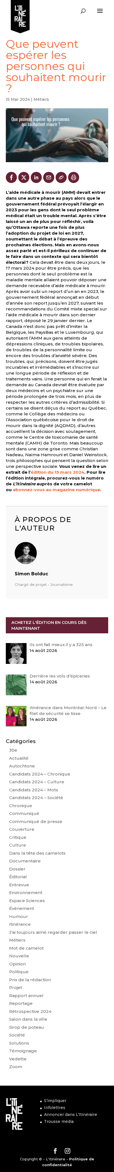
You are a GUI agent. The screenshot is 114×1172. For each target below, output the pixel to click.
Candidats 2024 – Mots (33, 789)
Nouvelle (19, 955)
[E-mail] (48, 177)
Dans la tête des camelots (37, 853)
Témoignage (23, 1050)
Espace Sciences (27, 900)
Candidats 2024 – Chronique (39, 774)
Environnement (25, 892)
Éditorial (18, 876)
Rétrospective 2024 (30, 1011)
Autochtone (22, 766)
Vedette (18, 1058)
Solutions (19, 1043)
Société (17, 1035)
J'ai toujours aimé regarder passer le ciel (53, 932)
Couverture (21, 829)
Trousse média (59, 1121)
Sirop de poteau (26, 1027)
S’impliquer (55, 1100)
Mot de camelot (26, 948)
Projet (15, 987)
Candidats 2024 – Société (36, 797)
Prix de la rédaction (30, 979)
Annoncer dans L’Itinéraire (70, 1114)
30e (13, 750)
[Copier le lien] (61, 177)
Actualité (18, 758)
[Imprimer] (73, 177)
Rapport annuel (26, 995)
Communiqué (24, 813)
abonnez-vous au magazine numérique (56, 489)
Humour (18, 916)
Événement (21, 908)
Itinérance (20, 924)
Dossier (17, 869)
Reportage (21, 1003)
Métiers (41, 99)
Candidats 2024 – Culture (36, 781)
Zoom (15, 1066)
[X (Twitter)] (23, 177)
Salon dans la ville (28, 1019)
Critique (17, 837)
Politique (18, 971)
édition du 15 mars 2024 (57, 472)
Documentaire (25, 861)
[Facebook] (11, 177)
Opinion (17, 964)
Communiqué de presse (35, 821)
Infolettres (54, 1107)
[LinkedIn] (36, 177)
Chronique (20, 805)
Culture (17, 845)
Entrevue (19, 884)
